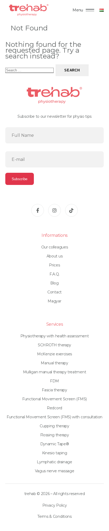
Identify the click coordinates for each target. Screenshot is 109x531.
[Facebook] (37, 210)
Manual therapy (54, 363)
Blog (54, 283)
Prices (54, 265)
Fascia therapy (54, 390)
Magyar (54, 301)
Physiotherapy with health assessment (54, 336)
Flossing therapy (54, 435)
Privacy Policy (54, 505)
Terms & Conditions (54, 516)
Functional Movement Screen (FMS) (54, 399)
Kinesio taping (54, 453)
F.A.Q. (54, 274)
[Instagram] (54, 210)
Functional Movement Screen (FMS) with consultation (54, 417)
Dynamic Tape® (54, 444)
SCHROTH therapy (54, 345)
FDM (54, 381)
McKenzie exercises (54, 354)
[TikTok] (71, 210)
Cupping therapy (54, 426)
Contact (54, 292)
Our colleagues (54, 247)
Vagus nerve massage (54, 471)
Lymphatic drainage (54, 462)
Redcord (54, 408)
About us (54, 256)
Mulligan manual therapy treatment (54, 372)
